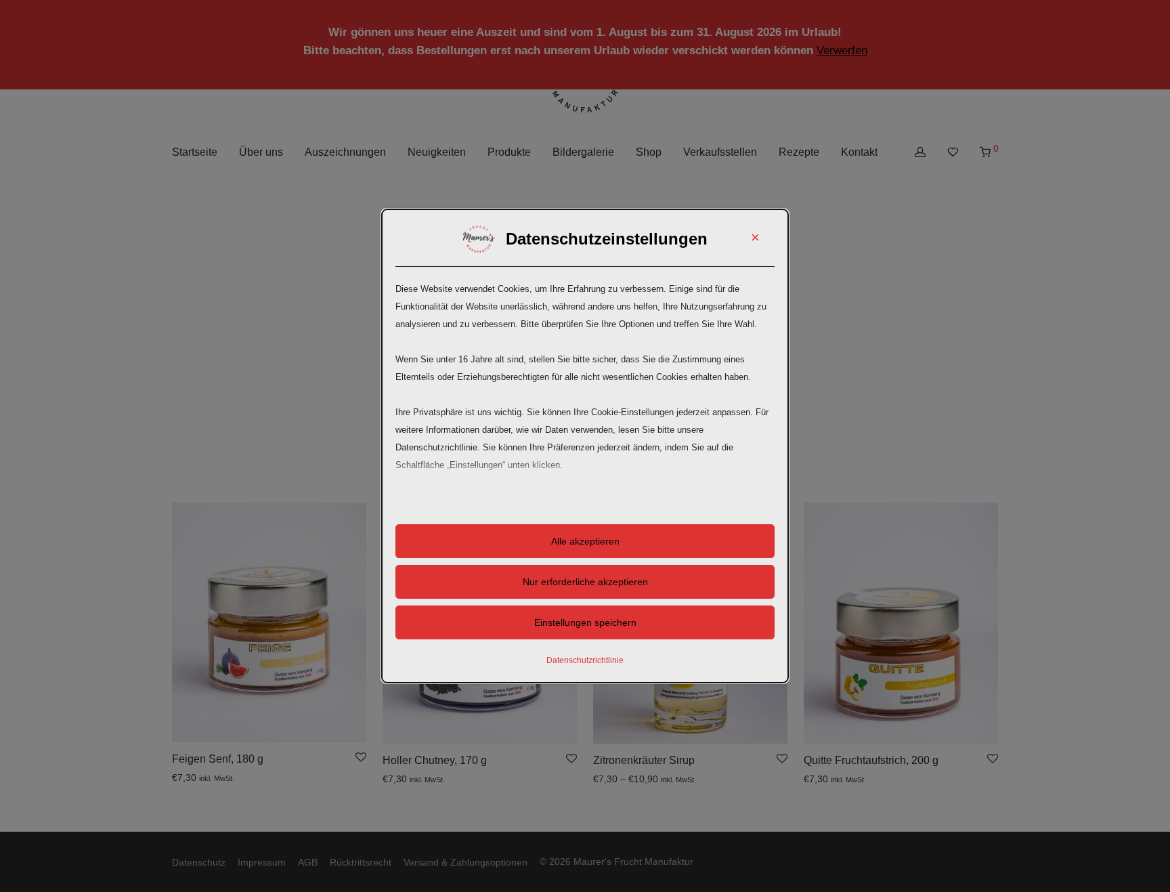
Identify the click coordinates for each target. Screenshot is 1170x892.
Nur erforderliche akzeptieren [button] (585, 581)
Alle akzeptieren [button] (585, 541)
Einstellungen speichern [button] (585, 622)
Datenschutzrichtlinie (585, 660)
